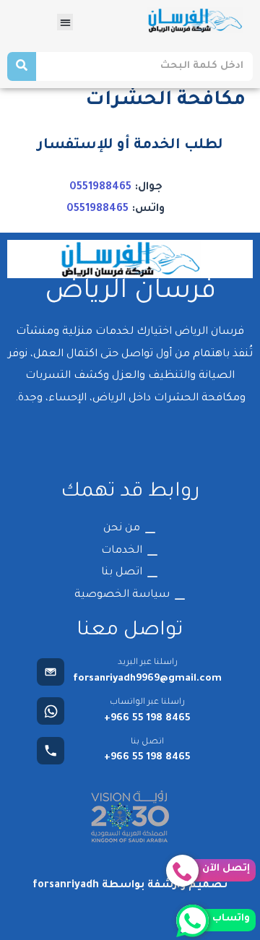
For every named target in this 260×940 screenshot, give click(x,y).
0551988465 (100, 187)
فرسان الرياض (130, 292)
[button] (65, 22)
